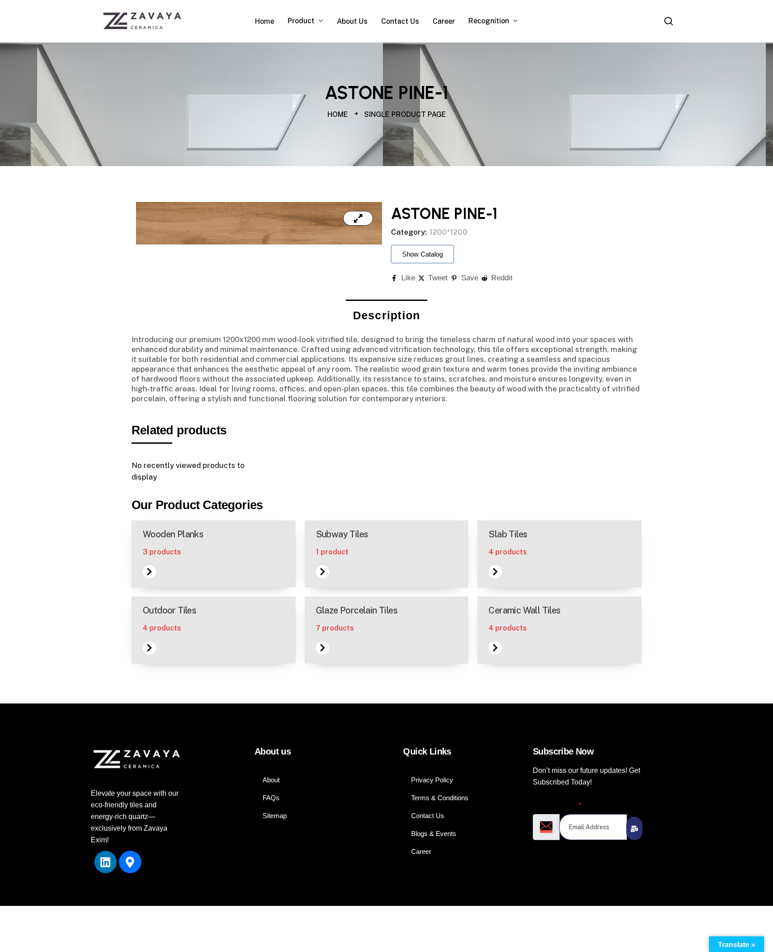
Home (337, 114)
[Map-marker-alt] (130, 862)
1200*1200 (448, 231)
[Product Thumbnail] (358, 218)
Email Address (557, 805)
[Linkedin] (105, 862)
